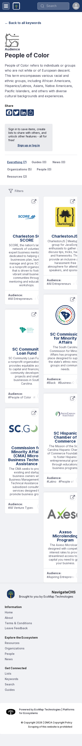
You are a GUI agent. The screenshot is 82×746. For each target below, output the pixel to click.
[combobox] (53, 6)
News (9, 659)
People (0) (44, 169)
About (9, 617)
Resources (12, 643)
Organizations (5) (19, 169)
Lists (8, 673)
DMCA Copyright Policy (58, 722)
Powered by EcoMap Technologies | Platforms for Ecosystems (47, 711)
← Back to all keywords (23, 23)
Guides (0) (39, 162)
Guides (10, 689)
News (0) (59, 162)
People (10, 653)
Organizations (14, 648)
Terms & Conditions (18, 623)
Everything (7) (17, 162)
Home (9, 612)
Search (10, 684)
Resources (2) (17, 176)
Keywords (11, 679)
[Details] (34, 201)
